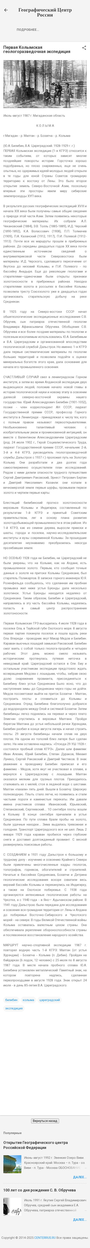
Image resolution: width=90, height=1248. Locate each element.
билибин (11, 1000)
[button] (84, 48)
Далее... (80, 1177)
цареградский (50, 1000)
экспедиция (14, 1008)
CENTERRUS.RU (45, 1238)
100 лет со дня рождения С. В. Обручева (39, 1190)
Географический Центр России (45, 12)
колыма (28, 1000)
